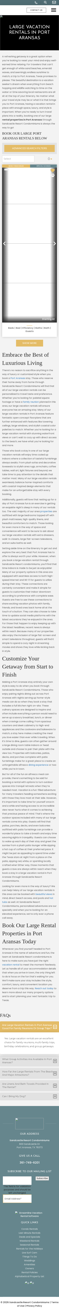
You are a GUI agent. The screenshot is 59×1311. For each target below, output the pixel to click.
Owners (29, 1268)
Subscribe (42, 1178)
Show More (29, 343)
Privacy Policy (34, 1305)
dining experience (38, 765)
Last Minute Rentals (29, 1233)
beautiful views (44, 894)
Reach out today (44, 988)
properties (46, 511)
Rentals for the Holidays (29, 1248)
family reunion (31, 402)
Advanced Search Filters (29, 148)
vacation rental (10, 964)
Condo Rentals (29, 1229)
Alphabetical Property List (29, 1276)
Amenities (29, 1264)
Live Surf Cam (29, 1252)
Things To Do (29, 1256)
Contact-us (36, 10)
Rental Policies (29, 1272)
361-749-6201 (30, 1163)
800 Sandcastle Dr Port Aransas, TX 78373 (30, 1145)
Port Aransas (17, 378)
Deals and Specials (29, 1236)
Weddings (29, 1260)
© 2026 (25, 1302)
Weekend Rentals (29, 1240)
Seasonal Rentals (29, 1244)
